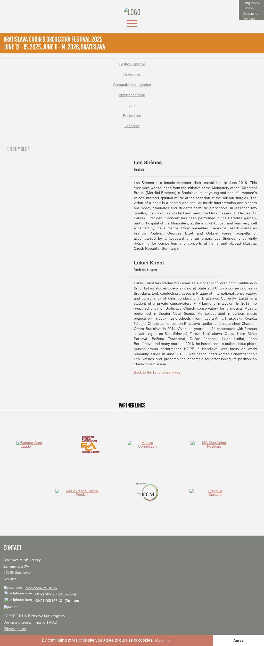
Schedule (132, 126)
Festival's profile (132, 64)
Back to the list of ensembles (157, 372)
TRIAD (51, 622)
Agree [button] (238, 640)
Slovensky (250, 13)
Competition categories (132, 85)
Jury (132, 105)
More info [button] (163, 640)
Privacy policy (15, 629)
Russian (249, 19)
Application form (132, 95)
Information (132, 74)
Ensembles (132, 116)
